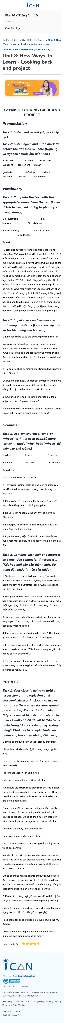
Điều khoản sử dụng (11, 1011)
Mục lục (11, 21)
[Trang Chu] (32, 4)
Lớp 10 (15, 40)
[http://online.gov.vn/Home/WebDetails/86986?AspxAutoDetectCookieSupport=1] (32, 981)
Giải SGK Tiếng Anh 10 (33, 40)
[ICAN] (32, 963)
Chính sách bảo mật (11, 1015)
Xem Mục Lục (12, 28)
